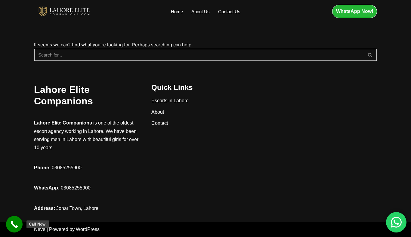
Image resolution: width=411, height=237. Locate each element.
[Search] (370, 55)
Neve (39, 229)
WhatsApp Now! (354, 11)
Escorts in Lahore (170, 100)
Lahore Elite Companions (63, 122)
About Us (200, 11)
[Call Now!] (14, 224)
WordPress (88, 229)
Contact (159, 123)
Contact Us (229, 11)
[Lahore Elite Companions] (64, 11)
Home (177, 11)
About (157, 112)
